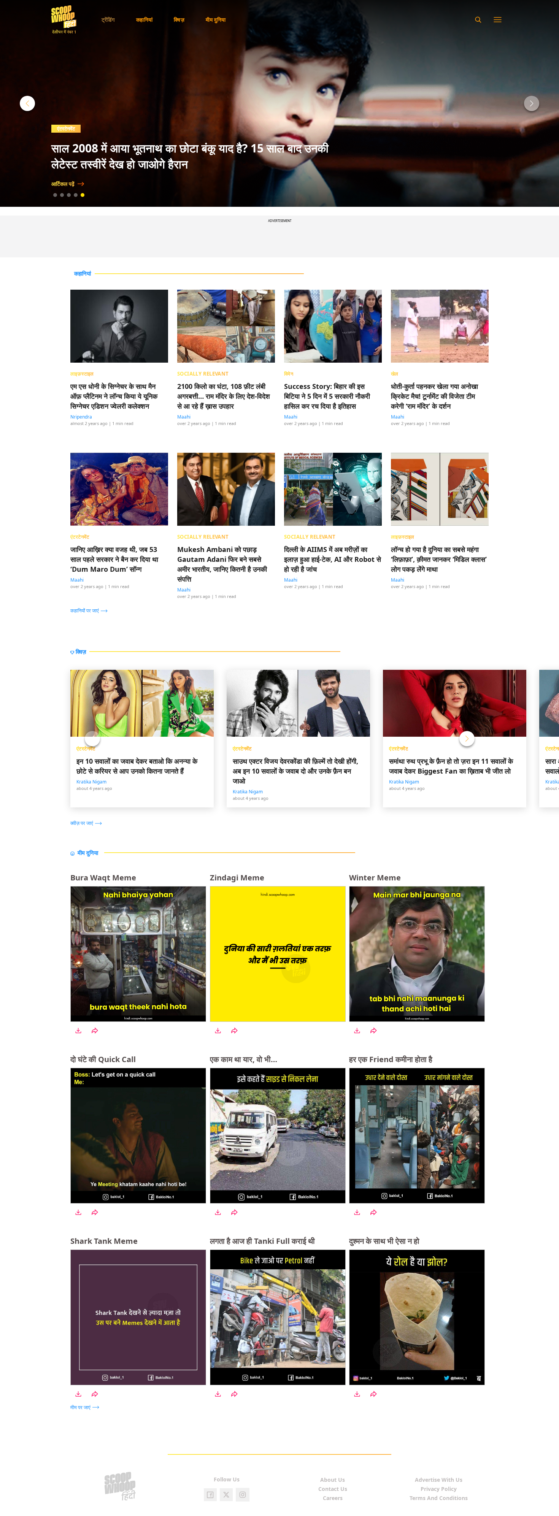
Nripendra (81, 417)
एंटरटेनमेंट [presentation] (79, 536)
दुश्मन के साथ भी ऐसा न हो (384, 1241)
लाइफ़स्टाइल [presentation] (82, 373)
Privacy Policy (439, 1488)
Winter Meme (375, 877)
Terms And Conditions (439, 1498)
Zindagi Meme (237, 877)
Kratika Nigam (91, 782)
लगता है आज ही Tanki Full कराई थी (262, 1241)
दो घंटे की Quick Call (103, 1059)
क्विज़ (179, 19)
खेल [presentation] (395, 373)
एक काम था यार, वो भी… (243, 1059)
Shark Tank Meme (104, 1241)
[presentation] (90, 610)
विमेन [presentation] (288, 373)
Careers (333, 1498)
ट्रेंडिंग (108, 19)
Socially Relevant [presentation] (203, 373)
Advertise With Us (438, 1479)
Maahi (184, 417)
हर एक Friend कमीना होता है (390, 1059)
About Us (332, 1479)
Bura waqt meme (103, 877)
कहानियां (144, 19)
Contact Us (332, 1488)
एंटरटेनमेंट (66, 128)
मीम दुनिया (216, 19)
